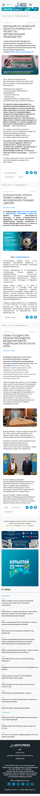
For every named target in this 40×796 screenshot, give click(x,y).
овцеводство (9, 177)
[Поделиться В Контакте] (35, 172)
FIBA (6, 507)
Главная (4, 16)
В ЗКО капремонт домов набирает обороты (16, 692)
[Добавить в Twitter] (31, 172)
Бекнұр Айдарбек (11, 173)
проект (21, 177)
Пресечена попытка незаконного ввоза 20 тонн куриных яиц (18, 631)
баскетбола (16, 507)
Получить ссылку (9, 207)
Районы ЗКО (20, 758)
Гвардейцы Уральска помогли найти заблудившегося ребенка (20, 667)
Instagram (11, 525)
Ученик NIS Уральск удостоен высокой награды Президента (18, 659)
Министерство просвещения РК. (22, 52)
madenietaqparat (22, 257)
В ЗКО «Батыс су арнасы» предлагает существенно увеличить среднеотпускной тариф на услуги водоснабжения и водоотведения (19, 613)
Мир (20, 750)
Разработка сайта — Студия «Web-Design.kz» (20, 789)
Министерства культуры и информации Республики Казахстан (20, 213)
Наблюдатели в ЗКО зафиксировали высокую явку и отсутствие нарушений (19, 717)
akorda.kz (15, 365)
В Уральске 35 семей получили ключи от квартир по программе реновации (19, 699)
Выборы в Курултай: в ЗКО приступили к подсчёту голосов (19, 726)
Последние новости (22, 16)
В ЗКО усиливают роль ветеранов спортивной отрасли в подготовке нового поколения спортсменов (17, 602)
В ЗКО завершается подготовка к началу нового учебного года (18, 684)
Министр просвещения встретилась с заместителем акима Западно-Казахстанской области (20, 650)
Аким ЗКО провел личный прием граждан (16, 707)
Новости (11, 16)
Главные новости (21, 185)
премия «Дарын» (10, 317)
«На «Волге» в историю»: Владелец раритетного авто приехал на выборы (20, 735)
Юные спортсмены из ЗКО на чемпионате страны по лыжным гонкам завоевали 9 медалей (19, 622)
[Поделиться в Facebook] (27, 172)
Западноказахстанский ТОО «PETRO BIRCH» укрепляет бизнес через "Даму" (17, 676)
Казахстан (20, 753)
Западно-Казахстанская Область (20, 755)
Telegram (24, 525)
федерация (9, 512)
